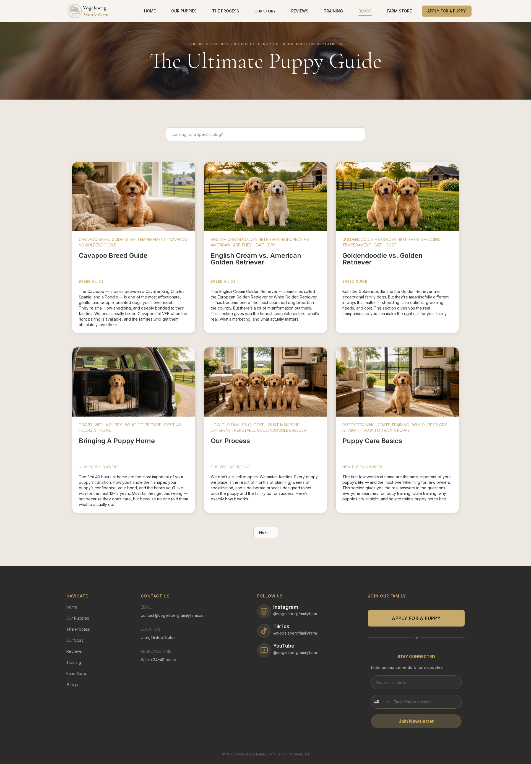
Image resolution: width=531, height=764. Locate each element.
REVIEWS (299, 11)
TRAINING (333, 11)
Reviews (74, 651)
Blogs (72, 684)
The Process (78, 629)
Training (73, 662)
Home (71, 607)
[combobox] (381, 701)
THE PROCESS (225, 11)
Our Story (75, 640)
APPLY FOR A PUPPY (416, 618)
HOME (150, 11)
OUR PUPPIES (184, 11)
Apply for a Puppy (446, 11)
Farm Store (76, 673)
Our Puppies (77, 618)
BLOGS (365, 11)
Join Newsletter (416, 721)
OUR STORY (265, 11)
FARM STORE (399, 11)
